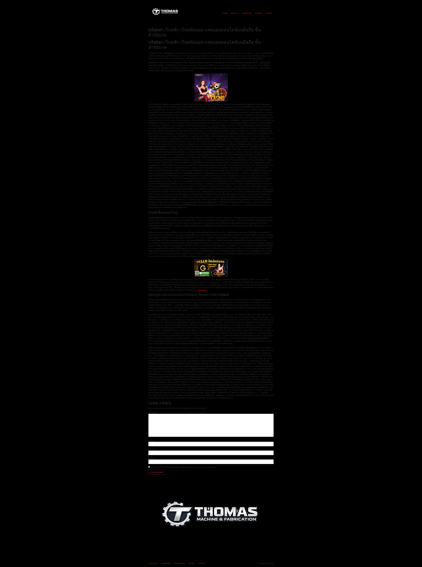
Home (225, 13)
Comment (153, 412)
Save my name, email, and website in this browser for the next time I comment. (183, 467)
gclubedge (202, 290)
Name (151, 440)
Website (151, 458)
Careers (191, 563)
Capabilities (247, 13)
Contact (268, 13)
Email (151, 449)
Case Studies (179, 563)
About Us (235, 13)
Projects (258, 13)
